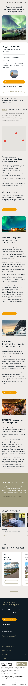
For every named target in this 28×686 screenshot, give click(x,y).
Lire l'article (12, 582)
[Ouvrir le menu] (3, 2)
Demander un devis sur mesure (13, 82)
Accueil (4, 99)
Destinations (10, 99)
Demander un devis (8, 210)
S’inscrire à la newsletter (9, 636)
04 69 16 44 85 (18, 91)
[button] (4, 141)
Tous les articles (14, 593)
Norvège (17, 99)
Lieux (19, 109)
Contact (4, 658)
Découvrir (5, 535)
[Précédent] (5, 91)
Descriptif (4, 109)
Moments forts (13, 109)
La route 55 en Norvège (7, 558)
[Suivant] (23, 91)
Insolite (5, 554)
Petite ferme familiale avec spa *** (11, 531)
